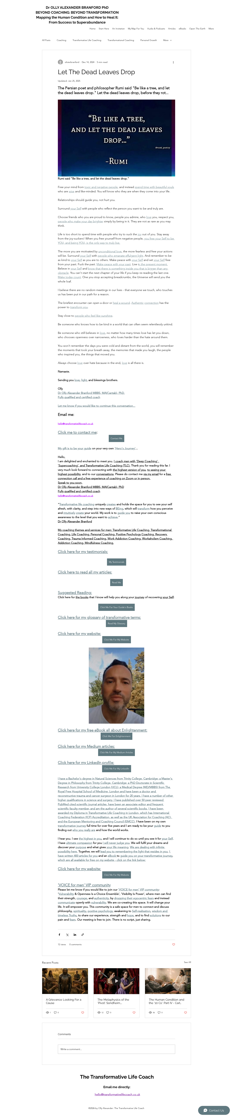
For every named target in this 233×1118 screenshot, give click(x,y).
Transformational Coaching (121, 40)
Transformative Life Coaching (87, 40)
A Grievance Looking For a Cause (63, 1001)
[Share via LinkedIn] (74, 934)
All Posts (46, 40)
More (165, 40)
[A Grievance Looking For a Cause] (65, 981)
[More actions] (173, 62)
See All (187, 962)
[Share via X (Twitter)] (67, 934)
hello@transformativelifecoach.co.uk (117, 1094)
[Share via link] (82, 934)
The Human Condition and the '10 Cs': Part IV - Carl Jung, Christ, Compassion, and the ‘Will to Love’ (166, 1001)
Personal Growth (148, 40)
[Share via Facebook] (59, 934)
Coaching (61, 40)
